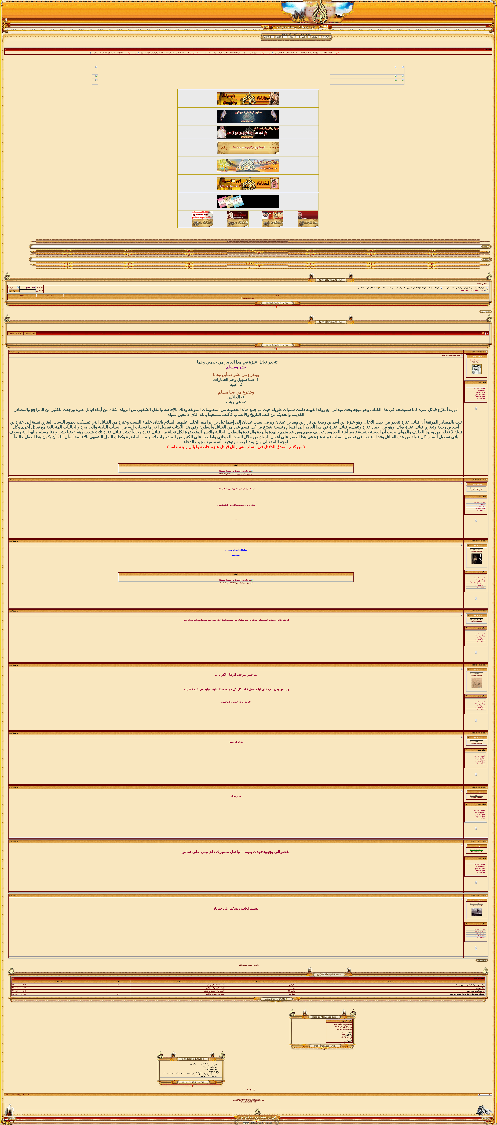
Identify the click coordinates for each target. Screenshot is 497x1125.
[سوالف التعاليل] (191, 1071)
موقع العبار (19, 1094)
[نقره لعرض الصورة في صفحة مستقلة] (236, 471)
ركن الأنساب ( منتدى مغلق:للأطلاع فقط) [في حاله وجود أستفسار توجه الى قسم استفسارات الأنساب (410, 287)
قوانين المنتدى (348, 1041)
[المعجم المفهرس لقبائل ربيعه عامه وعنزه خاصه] (191, 1075)
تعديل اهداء (482, 284)
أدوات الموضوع (30, 333)
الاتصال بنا (26, 1094)
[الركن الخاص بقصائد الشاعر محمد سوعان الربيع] (191, 1064)
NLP (250, 1102)
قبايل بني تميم (480, 988)
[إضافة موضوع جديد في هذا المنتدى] (485, 333)
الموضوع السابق (253, 965)
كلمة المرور (39, 291)
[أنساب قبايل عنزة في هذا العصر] (191, 1076)
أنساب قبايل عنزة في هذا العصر (367, 287)
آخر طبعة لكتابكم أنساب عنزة (475, 991)
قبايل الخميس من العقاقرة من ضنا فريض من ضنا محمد (468, 985)
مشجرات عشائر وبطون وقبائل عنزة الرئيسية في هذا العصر (467, 994)
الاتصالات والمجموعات (249, 298)
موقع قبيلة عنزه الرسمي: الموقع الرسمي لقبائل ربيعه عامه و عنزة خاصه (464, 287)
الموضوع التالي (243, 965)
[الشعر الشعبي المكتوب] (191, 1067)
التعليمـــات (50, 295)
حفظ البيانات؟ (12, 287)
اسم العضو (39, 287)
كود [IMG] (348, 1036)
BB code (348, 1032)
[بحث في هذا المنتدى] (487, 333)
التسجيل (276, 295)
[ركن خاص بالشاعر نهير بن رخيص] (191, 1066)
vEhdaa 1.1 (243, 1102)
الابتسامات (349, 1034)
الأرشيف (12, 1094)
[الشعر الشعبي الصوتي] (191, 1069)
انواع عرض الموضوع (16, 333)
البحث (22, 295)
